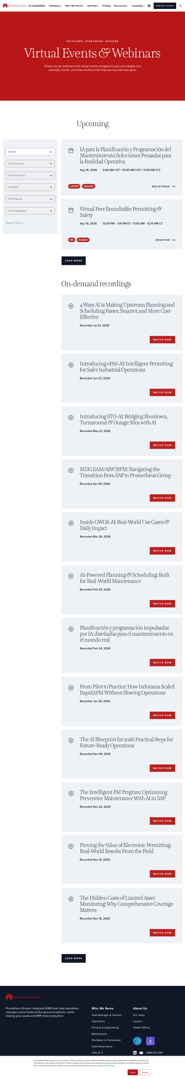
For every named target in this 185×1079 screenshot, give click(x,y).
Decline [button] (145, 1072)
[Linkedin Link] (135, 1053)
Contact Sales (165, 5)
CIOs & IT (97, 1052)
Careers (138, 1021)
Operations (98, 1021)
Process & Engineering (105, 1027)
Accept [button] (132, 1072)
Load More (73, 260)
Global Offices (141, 1027)
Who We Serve (102, 1008)
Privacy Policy (108, 1065)
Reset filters (14, 223)
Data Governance (102, 1046)
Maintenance (99, 1034)
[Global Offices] (149, 5)
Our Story (139, 1015)
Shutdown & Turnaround (106, 1040)
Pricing (106, 5)
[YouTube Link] (141, 1053)
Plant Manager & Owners (107, 1015)
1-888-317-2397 (154, 1052)
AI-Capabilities (36, 5)
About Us (140, 1008)
